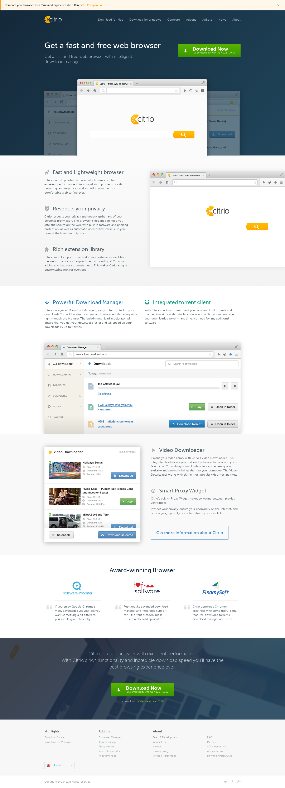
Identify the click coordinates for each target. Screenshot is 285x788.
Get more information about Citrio (189, 532)
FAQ (209, 737)
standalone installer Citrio (150, 701)
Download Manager (110, 737)
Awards (157, 746)
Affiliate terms (215, 751)
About (236, 19)
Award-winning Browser (142, 570)
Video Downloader (109, 751)
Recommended (107, 755)
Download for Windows (145, 19)
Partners (211, 742)
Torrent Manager (108, 742)
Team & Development (165, 737)
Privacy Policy (161, 751)
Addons (191, 19)
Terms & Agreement (164, 755)
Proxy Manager (107, 746)
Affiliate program (216, 746)
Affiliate (207, 19)
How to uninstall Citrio (219, 755)
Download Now (214, 50)
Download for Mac (110, 19)
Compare (94, 5)
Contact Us (159, 742)
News (222, 19)
